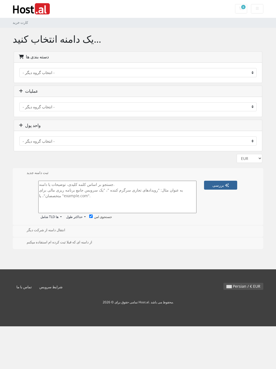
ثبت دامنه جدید (38, 172)
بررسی (218, 185)
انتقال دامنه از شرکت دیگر (46, 230)
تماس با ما (24, 287)
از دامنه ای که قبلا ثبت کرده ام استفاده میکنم (59, 242)
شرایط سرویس (51, 287)
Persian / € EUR (246, 286)
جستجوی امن (103, 216)
